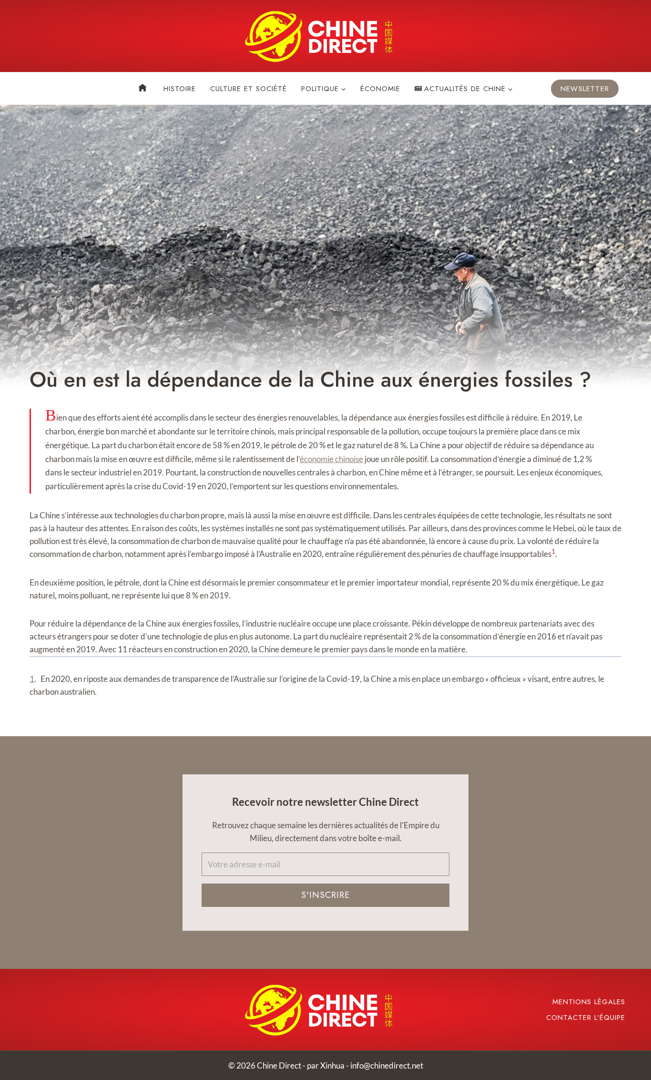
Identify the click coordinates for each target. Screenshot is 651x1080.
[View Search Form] (37, 88)
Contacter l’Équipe (585, 1017)
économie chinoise (331, 459)
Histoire (179, 88)
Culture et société (248, 88)
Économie (380, 88)
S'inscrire (325, 895)
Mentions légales (588, 1002)
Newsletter (584, 88)
